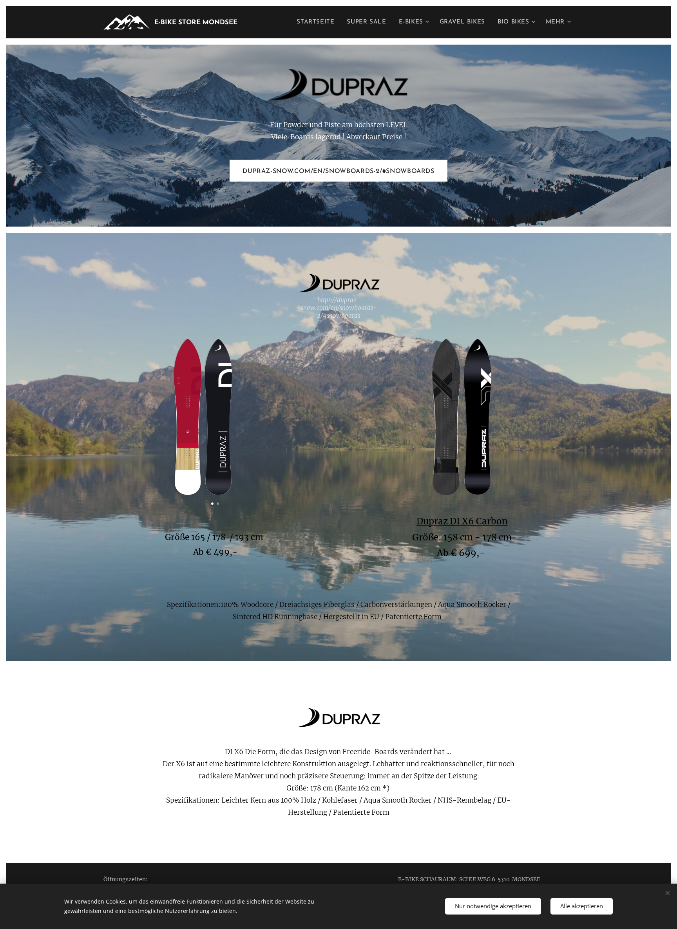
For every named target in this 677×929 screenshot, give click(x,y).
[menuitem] (317, 22)
